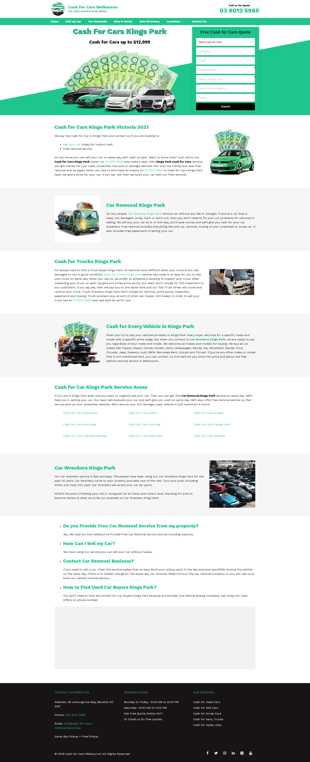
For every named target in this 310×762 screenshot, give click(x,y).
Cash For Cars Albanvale (80, 413)
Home (55, 21)
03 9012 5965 (239, 10)
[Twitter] (216, 753)
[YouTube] (250, 753)
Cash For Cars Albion (143, 413)
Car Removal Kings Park (144, 213)
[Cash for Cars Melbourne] (58, 8)
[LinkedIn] (233, 753)
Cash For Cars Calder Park (212, 424)
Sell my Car (73, 21)
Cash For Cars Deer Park (145, 436)
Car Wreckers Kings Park (207, 339)
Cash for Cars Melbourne (93, 7)
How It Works (123, 21)
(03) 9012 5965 (75, 715)
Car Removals (97, 21)
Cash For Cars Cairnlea (144, 424)
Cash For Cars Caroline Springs (85, 436)
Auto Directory (150, 21)
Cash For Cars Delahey (209, 436)
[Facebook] (207, 753)
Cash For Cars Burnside (79, 424)
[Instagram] (224, 753)
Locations (173, 21)
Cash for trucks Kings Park (122, 274)
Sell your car (72, 144)
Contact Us (199, 21)
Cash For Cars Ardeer (209, 413)
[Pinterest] (241, 753)
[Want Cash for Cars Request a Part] (225, 42)
